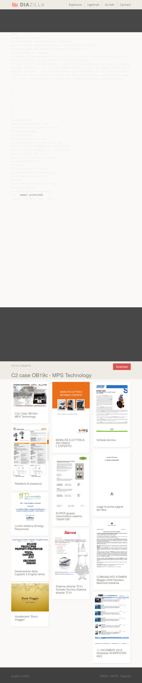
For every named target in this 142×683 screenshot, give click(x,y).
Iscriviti (109, 5)
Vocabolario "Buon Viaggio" (26, 618)
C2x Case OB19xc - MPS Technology (27, 414)
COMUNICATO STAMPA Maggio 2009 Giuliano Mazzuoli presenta (112, 580)
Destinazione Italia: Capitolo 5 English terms (30, 572)
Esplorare (75, 5)
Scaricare (122, 367)
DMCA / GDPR (109, 676)
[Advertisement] (71, 20)
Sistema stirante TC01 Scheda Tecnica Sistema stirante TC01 (71, 589)
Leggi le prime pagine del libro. (110, 508)
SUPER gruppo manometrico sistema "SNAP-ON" (69, 516)
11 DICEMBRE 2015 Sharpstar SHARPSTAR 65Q (111, 653)
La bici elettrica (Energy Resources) (29, 527)
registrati (93, 5)
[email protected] (31, 194)
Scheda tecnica (106, 440)
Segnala (125, 676)
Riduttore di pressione (28, 484)
